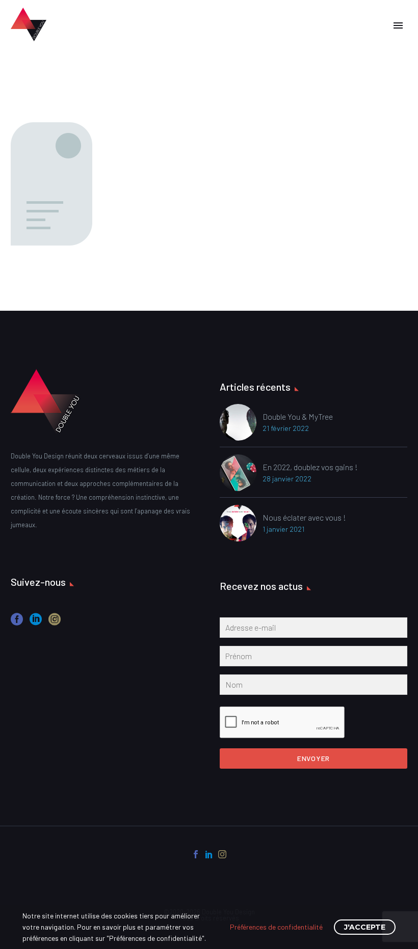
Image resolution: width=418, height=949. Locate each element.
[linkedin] (36, 622)
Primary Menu (398, 25)
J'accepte (364, 927)
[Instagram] (222, 854)
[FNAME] (313, 658)
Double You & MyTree (298, 416)
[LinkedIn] (209, 854)
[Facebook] (196, 854)
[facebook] (17, 622)
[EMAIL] (313, 629)
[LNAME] (313, 686)
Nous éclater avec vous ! (304, 517)
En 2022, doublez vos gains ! (310, 467)
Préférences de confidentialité (276, 927)
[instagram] (54, 622)
